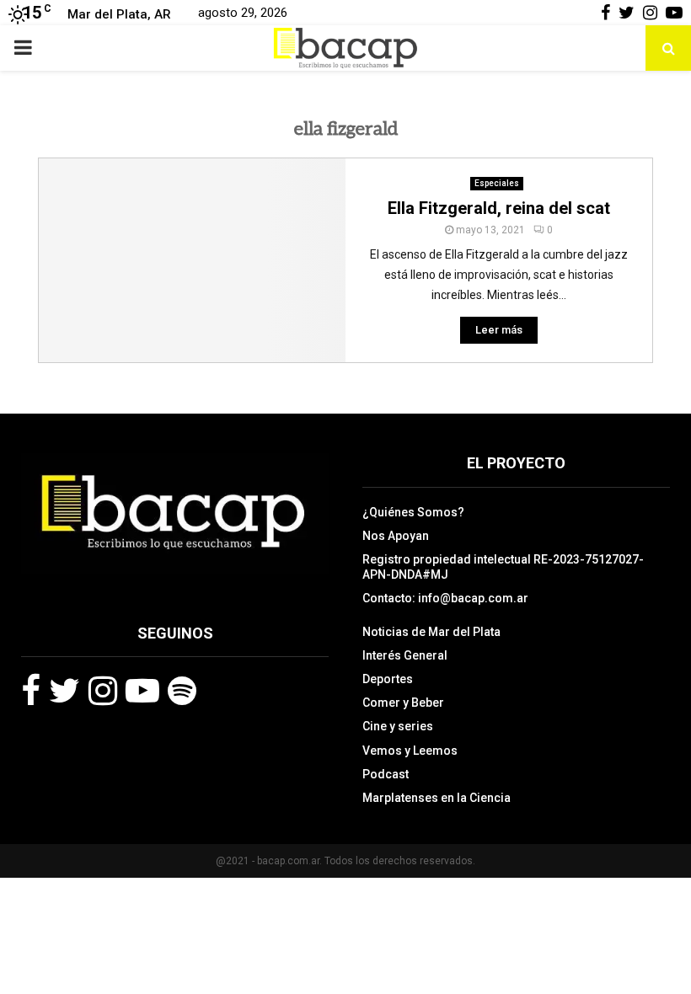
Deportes (387, 679)
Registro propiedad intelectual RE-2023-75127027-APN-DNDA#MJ (503, 567)
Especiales (496, 183)
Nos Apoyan (395, 535)
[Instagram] (102, 691)
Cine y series (397, 726)
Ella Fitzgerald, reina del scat (499, 208)
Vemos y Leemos (410, 750)
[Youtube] (142, 691)
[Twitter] (64, 691)
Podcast (385, 774)
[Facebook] (30, 691)
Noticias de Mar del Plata (431, 632)
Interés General (404, 655)
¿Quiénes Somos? (413, 512)
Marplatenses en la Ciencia (436, 797)
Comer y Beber (403, 702)
